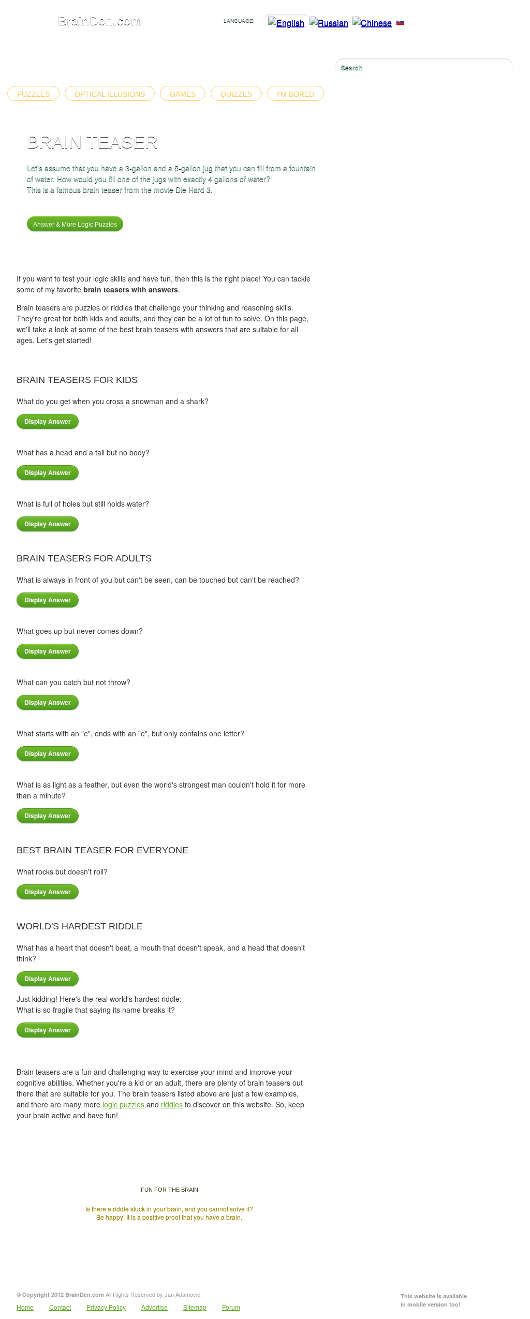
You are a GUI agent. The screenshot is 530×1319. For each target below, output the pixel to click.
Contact (60, 1306)
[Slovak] (400, 22)
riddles (172, 1104)
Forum (231, 1306)
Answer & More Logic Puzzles (75, 224)
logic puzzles (123, 1104)
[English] (286, 22)
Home (25, 1306)
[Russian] (329, 22)
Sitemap (195, 1306)
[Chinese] (372, 22)
